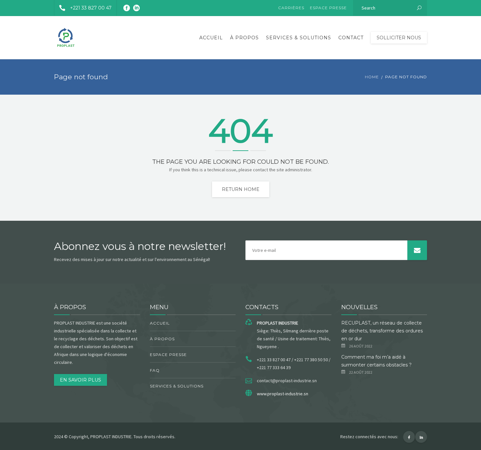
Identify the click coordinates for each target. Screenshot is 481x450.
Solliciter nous (399, 38)
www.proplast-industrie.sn (282, 394)
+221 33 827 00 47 (91, 8)
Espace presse (328, 7)
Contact (351, 38)
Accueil (211, 38)
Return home (240, 189)
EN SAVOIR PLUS (80, 380)
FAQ (155, 370)
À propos (244, 38)
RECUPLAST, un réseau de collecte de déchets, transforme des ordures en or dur (382, 331)
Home (372, 76)
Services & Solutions (298, 38)
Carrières (291, 7)
